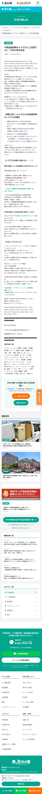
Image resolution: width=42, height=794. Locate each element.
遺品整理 (30, 288)
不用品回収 (6, 30)
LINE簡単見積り (23, 653)
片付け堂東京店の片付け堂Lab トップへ (21, 525)
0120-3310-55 (22, 396)
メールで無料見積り (22, 660)
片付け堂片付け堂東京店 (21, 28)
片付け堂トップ (7, 28)
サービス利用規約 (23, 665)
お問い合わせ (21, 402)
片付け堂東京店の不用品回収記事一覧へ (20, 519)
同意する (21, 784)
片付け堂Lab (36, 28)
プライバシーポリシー (9, 665)
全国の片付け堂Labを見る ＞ (21, 528)
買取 (5, 290)
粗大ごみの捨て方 (22, 216)
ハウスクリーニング (19, 288)
